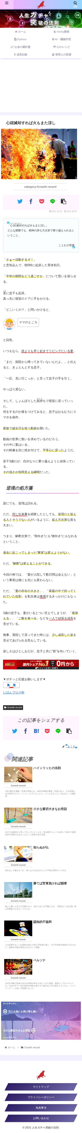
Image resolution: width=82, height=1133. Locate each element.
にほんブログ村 (13, 692)
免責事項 (41, 1107)
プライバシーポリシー (41, 1097)
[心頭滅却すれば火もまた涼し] (36, 731)
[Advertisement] (41, 87)
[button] (74, 631)
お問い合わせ (41, 1118)
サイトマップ (41, 1086)
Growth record (14, 707)
